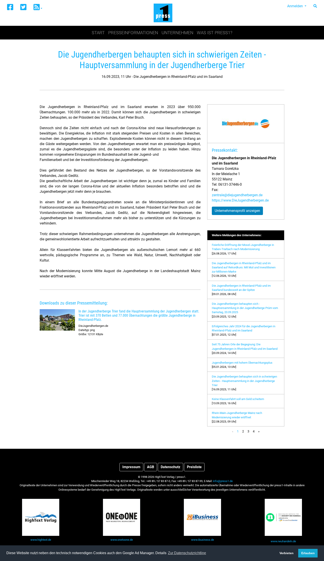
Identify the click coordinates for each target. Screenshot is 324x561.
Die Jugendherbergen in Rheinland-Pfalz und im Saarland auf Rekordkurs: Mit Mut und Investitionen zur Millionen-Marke (244, 267)
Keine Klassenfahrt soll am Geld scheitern (238, 399)
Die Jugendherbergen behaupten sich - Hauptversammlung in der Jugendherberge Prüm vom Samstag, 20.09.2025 (245, 308)
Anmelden (295, 6)
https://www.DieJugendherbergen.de (240, 200)
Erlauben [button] (308, 553)
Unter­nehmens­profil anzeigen (237, 211)
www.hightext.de (40, 539)
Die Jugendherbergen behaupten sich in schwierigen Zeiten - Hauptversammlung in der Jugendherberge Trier (244, 381)
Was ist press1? (214, 32)
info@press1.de (223, 481)
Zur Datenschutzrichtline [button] (187, 553)
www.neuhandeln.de (283, 541)
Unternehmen (177, 32)
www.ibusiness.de (202, 539)
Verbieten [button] (286, 553)
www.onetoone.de (121, 539)
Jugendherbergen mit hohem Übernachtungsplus (242, 362)
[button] (38, 7)
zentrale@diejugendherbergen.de (237, 195)
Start (98, 32)
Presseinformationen (133, 32)
